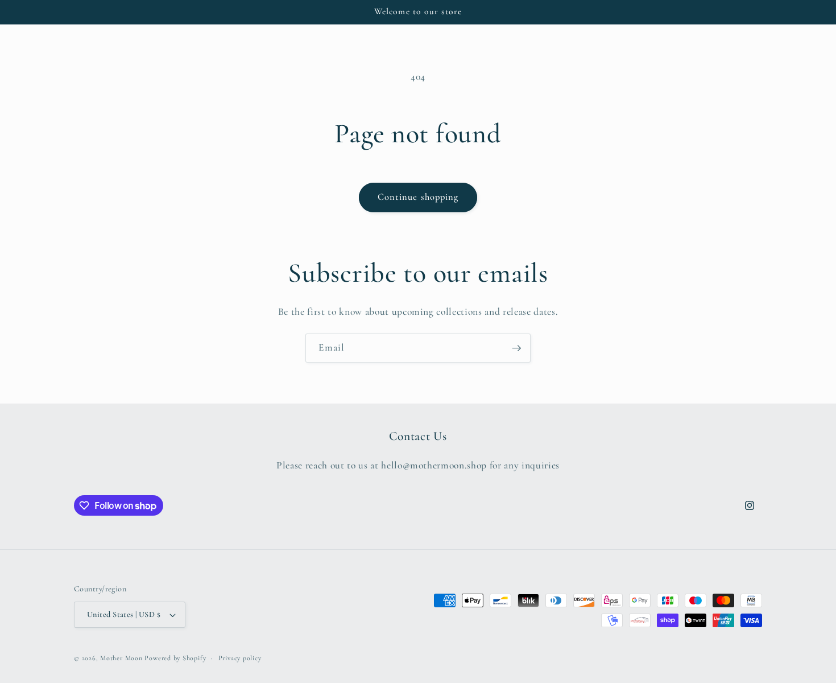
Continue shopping (418, 197)
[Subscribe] (516, 348)
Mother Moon (121, 658)
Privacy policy (240, 658)
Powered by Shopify (175, 658)
